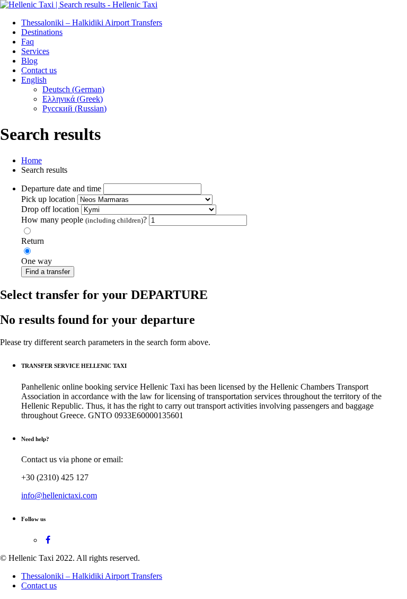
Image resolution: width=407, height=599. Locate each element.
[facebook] (48, 539)
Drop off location (50, 209)
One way (36, 261)
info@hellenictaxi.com (59, 495)
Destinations (42, 32)
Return (32, 240)
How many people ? (84, 219)
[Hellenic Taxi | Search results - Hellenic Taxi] (78, 4)
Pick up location (48, 199)
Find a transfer (47, 272)
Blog (29, 60)
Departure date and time (61, 188)
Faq (27, 41)
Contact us (39, 70)
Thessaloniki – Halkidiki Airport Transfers (91, 22)
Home (31, 160)
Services (35, 51)
